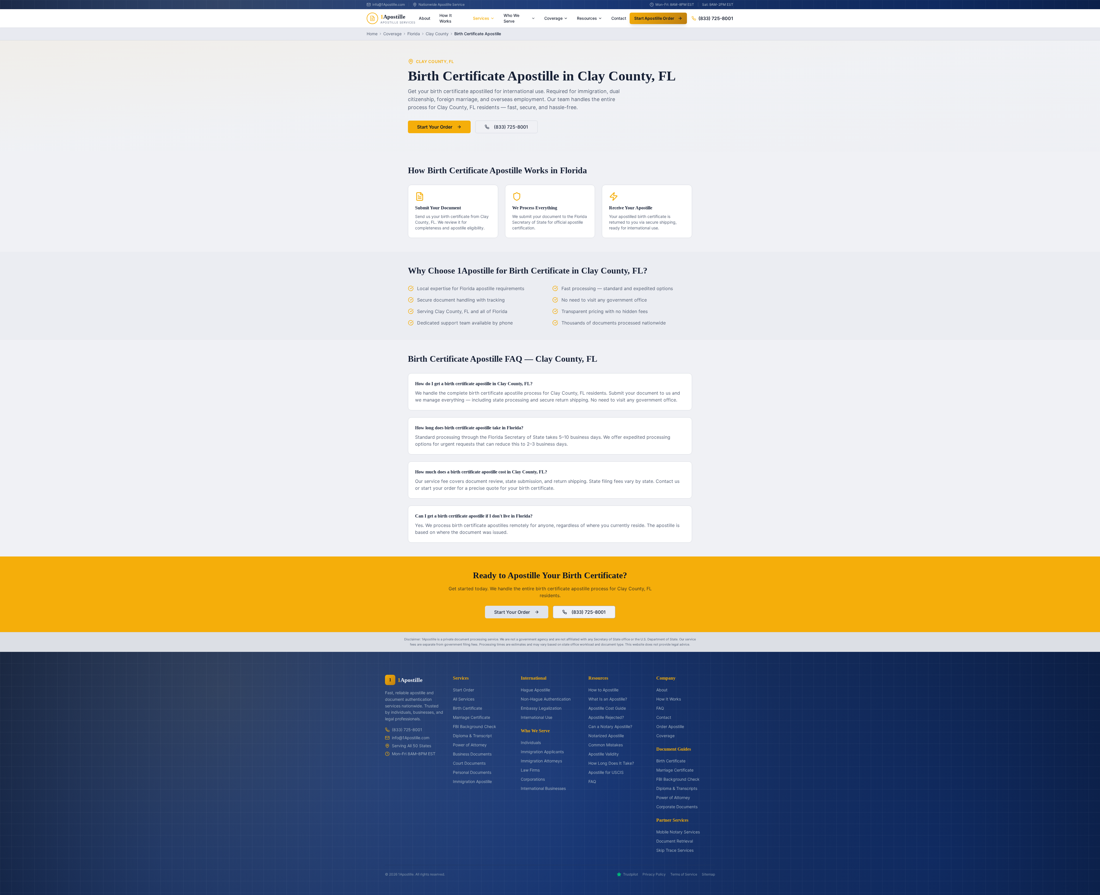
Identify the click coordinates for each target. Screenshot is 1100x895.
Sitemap (708, 874)
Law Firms (530, 770)
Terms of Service (683, 874)
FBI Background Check (474, 726)
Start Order (463, 689)
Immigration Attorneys (541, 760)
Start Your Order (434, 127)
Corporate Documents (677, 806)
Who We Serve (511, 18)
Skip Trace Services (675, 850)
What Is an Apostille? (607, 699)
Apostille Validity (603, 754)
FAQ (592, 781)
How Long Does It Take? (611, 763)
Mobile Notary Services (678, 831)
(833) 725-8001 (715, 18)
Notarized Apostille (606, 735)
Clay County (437, 33)
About (424, 18)
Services (481, 18)
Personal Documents (472, 772)
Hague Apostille (535, 689)
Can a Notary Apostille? (610, 726)
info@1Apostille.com (410, 737)
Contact (618, 18)
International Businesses (543, 788)
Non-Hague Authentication (546, 699)
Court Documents (469, 763)
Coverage (553, 18)
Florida (413, 33)
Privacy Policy (654, 874)
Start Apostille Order (654, 18)
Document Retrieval (674, 841)
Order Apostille (670, 726)
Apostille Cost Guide (607, 708)
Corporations (533, 779)
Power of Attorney (470, 744)
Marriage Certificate (471, 717)
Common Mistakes (605, 744)
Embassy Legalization (541, 708)
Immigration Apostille (472, 781)
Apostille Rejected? (606, 717)
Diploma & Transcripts (676, 788)
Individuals (531, 742)
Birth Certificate (467, 708)
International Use (536, 717)
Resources (587, 18)
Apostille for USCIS (606, 772)
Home (372, 33)
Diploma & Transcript (472, 735)
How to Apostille (603, 689)
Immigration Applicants (542, 751)
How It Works (445, 18)
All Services (463, 699)
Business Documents (472, 754)
